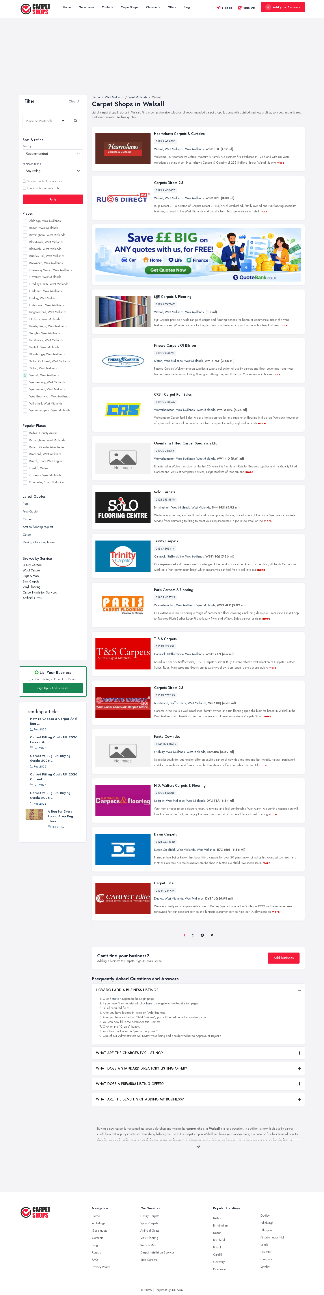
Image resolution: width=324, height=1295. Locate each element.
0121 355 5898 (165, 500)
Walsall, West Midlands (44, 375)
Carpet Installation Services (40, 592)
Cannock (160, 556)
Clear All (75, 101)
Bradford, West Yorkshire (45, 454)
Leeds (264, 1244)
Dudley (158, 898)
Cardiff (217, 1254)
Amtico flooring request (38, 527)
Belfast (217, 1218)
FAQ (95, 1259)
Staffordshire (175, 556)
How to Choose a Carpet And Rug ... (53, 721)
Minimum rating (32, 164)
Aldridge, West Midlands (45, 221)
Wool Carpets (31, 570)
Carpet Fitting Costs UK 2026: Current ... (54, 777)
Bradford (219, 1240)
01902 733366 (165, 402)
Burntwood (161, 703)
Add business (284, 957)
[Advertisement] (162, 62)
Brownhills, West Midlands (46, 263)
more (281, 162)
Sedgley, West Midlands (44, 333)
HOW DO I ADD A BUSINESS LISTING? (127, 990)
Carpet (27, 534)
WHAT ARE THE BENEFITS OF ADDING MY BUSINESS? (140, 1099)
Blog (187, 7)
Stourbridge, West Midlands (47, 354)
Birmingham (161, 507)
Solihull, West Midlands (44, 347)
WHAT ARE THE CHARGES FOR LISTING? (129, 1052)
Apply (52, 199)
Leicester (266, 1252)
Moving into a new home (38, 542)
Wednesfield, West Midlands (47, 389)
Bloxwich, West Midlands (45, 249)
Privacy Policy (101, 1267)
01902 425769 (165, 597)
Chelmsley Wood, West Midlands (50, 270)
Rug (25, 503)
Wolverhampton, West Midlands (49, 410)
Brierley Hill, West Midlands (46, 256)
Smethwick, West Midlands (46, 340)
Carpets (27, 519)
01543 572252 (165, 646)
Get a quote (86, 7)
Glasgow (266, 1230)
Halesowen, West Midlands (46, 305)
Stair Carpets (31, 581)
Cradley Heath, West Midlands (48, 284)
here (113, 998)
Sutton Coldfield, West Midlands (49, 361)
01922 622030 (165, 141)
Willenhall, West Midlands (45, 403)
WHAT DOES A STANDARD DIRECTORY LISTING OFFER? (141, 1068)
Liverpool (266, 1259)
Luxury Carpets (32, 565)
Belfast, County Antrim (43, 433)
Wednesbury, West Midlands (47, 382)
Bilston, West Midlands (43, 228)
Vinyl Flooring (32, 587)
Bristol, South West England (46, 461)
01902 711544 (165, 451)
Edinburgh (267, 1223)
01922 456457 (165, 190)
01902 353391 (165, 353)
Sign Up (249, 8)
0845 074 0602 (166, 744)
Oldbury (159, 752)
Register (97, 1252)
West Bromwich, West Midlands (49, 396)
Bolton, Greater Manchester (47, 447)
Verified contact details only (44, 181)
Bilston (158, 361)
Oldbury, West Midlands (44, 319)
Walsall (158, 149)
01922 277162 (165, 304)
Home (67, 7)
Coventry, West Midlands (45, 277)
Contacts (107, 7)
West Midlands (174, 149)
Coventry (219, 1262)
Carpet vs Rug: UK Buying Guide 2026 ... (50, 758)
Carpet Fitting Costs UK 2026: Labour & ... (54, 740)
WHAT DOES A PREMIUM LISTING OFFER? (130, 1083)
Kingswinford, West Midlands (47, 312)
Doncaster (219, 1269)
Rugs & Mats (31, 576)
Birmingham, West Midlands (47, 235)
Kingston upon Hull (273, 1237)
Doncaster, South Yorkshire (46, 482)
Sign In (227, 8)
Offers (172, 7)
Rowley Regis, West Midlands (48, 326)
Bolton (217, 1233)
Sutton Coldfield (164, 849)
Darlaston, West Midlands (45, 291)
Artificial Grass (32, 598)
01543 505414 (165, 549)
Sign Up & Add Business (52, 688)
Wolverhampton (164, 410)
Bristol (217, 1247)
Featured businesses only (43, 188)
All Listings (98, 1223)
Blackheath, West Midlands (46, 242)
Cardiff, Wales (38, 468)
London (265, 1266)
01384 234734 (165, 891)
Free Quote (30, 511)
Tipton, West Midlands (43, 368)
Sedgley (159, 800)
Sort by (27, 146)
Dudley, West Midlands (43, 298)
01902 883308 (165, 793)
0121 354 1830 (165, 842)
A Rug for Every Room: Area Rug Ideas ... (60, 816)
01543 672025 (165, 695)
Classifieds (153, 7)
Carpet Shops (129, 7)
